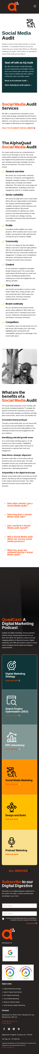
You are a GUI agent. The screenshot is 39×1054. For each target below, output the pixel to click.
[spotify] (19, 1029)
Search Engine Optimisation (12, 992)
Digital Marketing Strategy (12, 989)
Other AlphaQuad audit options (17, 85)
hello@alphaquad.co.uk (9, 1021)
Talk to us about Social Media (17, 128)
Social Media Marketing (11, 998)
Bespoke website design (11, 1002)
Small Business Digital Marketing (14, 1005)
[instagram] (9, 1029)
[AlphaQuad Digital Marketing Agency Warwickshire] (13, 10)
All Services (18, 870)
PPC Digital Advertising (11, 995)
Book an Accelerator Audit (15, 81)
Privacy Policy (6, 1047)
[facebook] (4, 1029)
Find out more (11, 680)
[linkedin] (14, 1029)
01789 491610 (6, 1023)
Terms (12, 1047)
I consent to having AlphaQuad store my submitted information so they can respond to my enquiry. (21, 919)
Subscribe (30, 923)
